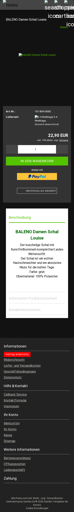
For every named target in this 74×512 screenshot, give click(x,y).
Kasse (8, 435)
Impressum (11, 406)
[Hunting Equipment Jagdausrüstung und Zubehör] (10, 5)
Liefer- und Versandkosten (22, 366)
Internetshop (13, 501)
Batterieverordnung (17, 458)
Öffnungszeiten (14, 464)
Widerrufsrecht (14, 360)
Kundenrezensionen (24, 310)
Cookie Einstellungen (37, 508)
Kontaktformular (15, 400)
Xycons (37, 505)
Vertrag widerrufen (17, 354)
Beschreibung (20, 217)
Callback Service (15, 394)
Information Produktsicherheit (33, 298)
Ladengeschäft (14, 470)
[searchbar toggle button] (49, 5)
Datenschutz (13, 377)
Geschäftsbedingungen (20, 371)
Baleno (64, 27)
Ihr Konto (10, 429)
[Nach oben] (63, 506)
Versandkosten (55, 498)
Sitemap (9, 441)
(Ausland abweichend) (47, 124)
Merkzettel (12, 423)
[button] (12, 149)
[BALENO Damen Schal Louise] (37, 54)
